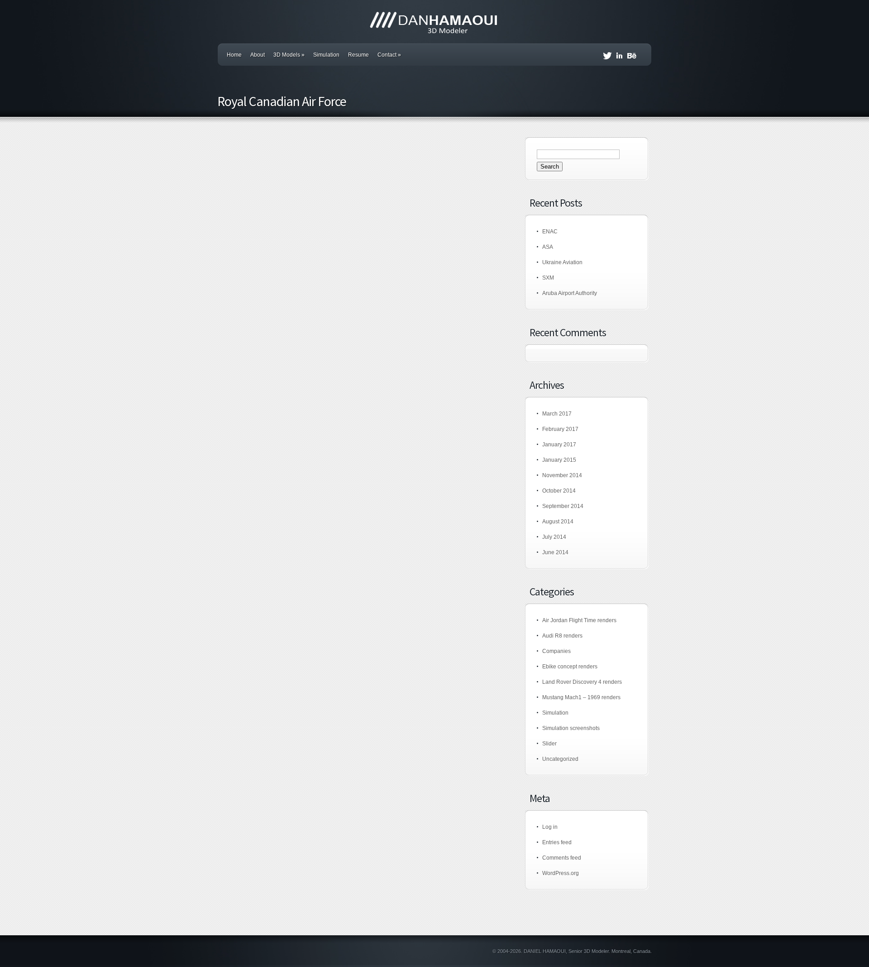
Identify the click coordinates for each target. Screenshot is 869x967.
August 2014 (557, 521)
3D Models (289, 55)
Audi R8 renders (562, 636)
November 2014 (562, 475)
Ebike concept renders (569, 666)
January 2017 (559, 444)
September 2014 (562, 506)
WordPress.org (560, 873)
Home (234, 55)
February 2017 (560, 429)
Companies (556, 651)
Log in (550, 827)
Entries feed (557, 842)
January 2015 (559, 460)
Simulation (326, 55)
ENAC (550, 231)
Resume (358, 55)
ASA (547, 247)
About (257, 55)
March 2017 (557, 414)
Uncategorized (560, 759)
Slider (549, 743)
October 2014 (559, 491)
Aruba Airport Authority (569, 293)
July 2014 (554, 537)
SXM (548, 278)
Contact (389, 55)
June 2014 (555, 552)
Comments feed (561, 858)
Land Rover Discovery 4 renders (582, 682)
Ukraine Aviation (562, 262)
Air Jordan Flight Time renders (579, 620)
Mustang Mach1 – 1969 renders (581, 697)
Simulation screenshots (571, 728)
